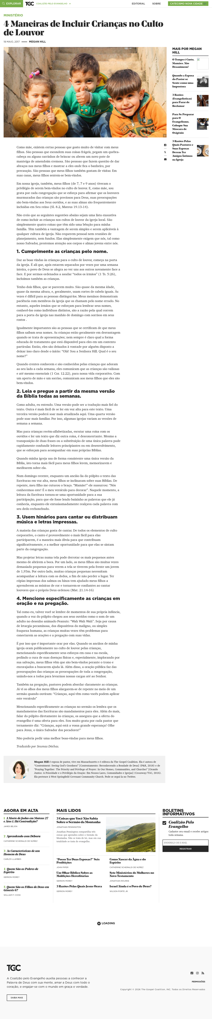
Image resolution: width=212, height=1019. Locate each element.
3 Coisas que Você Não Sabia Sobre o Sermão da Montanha (79, 820)
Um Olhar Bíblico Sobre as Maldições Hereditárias (75, 875)
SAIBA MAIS (17, 997)
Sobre (156, 3)
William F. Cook (12, 895)
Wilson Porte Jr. (119, 891)
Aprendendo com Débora (23, 836)
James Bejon (10, 826)
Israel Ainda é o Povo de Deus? (130, 886)
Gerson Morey (11, 877)
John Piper (62, 867)
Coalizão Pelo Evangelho (181, 825)
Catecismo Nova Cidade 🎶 (188, 3)
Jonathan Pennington (69, 827)
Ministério (13, 15)
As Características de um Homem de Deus (22, 853)
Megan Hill (37, 41)
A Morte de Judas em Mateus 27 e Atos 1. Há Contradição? (26, 820)
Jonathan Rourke (119, 881)
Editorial (138, 3)
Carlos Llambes (12, 859)
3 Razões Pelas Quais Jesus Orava (79, 886)
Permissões (198, 981)
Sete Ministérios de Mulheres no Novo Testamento (132, 875)
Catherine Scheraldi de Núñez (20, 841)
